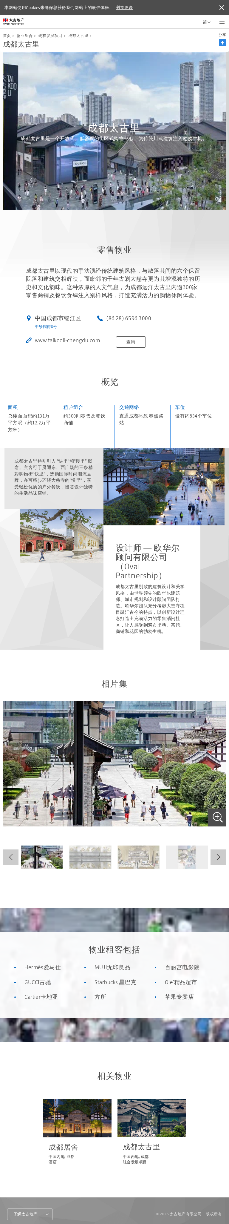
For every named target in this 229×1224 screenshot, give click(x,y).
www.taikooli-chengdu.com (67, 340)
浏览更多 (124, 7)
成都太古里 (78, 35)
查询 (130, 342)
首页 (7, 35)
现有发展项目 (50, 35)
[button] (222, 42)
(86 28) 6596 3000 (128, 318)
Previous (10, 857)
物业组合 (25, 35)
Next (218, 857)
